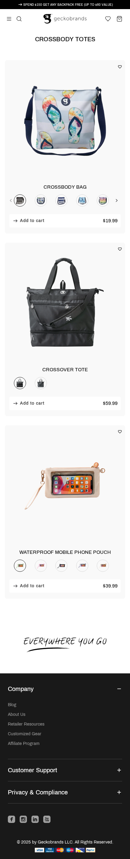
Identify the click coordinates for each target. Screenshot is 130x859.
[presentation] (11, 200)
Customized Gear (24, 734)
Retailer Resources (26, 724)
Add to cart (31, 220)
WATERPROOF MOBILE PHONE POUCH (65, 552)
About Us (16, 714)
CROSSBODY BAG (65, 187)
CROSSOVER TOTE (65, 369)
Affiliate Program (24, 743)
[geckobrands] (65, 19)
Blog (12, 704)
